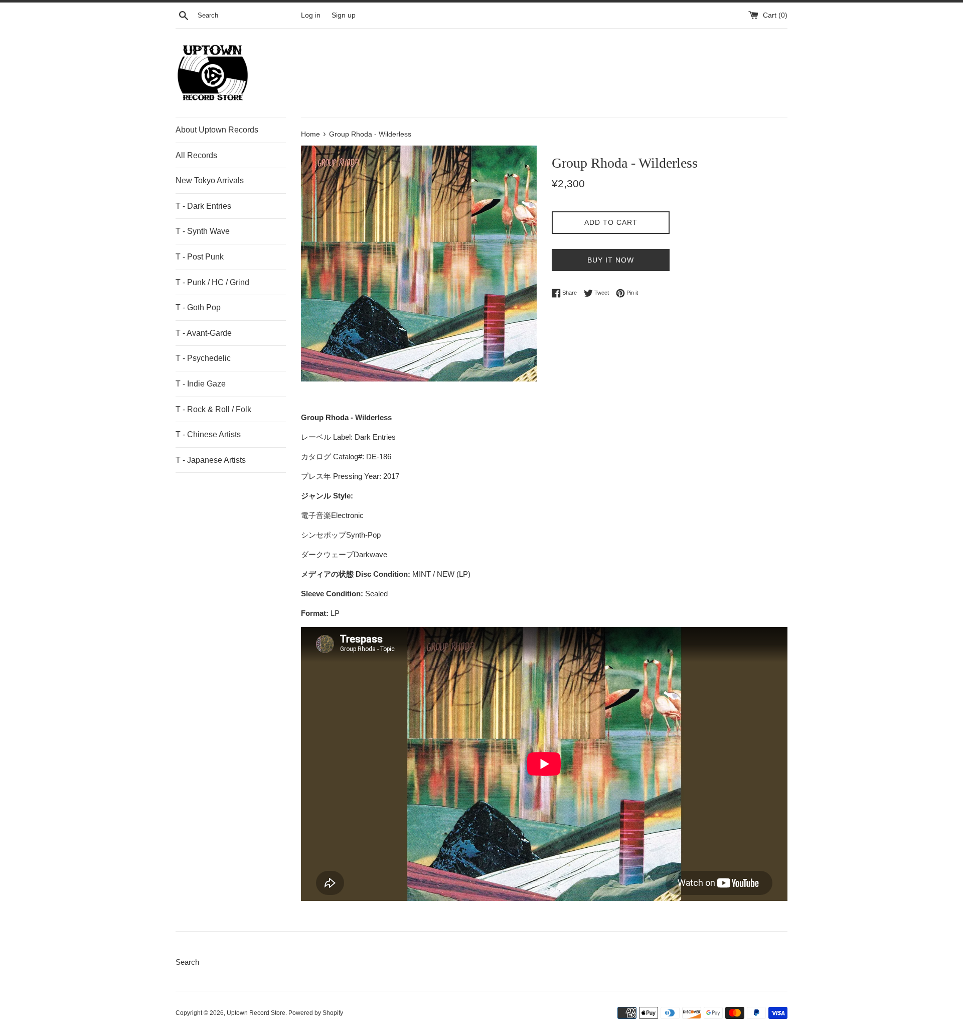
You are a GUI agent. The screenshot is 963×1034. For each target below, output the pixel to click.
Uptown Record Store (256, 1012)
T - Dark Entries (203, 206)
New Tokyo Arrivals (210, 180)
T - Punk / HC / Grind (212, 282)
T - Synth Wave (203, 231)
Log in (310, 15)
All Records (196, 155)
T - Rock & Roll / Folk (213, 409)
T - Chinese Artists (208, 434)
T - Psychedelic (203, 358)
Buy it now (610, 260)
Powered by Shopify (315, 1012)
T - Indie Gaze (201, 383)
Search (187, 962)
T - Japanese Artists (211, 460)
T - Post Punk (200, 256)
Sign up (344, 15)
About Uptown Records (217, 129)
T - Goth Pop (198, 307)
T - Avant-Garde (204, 333)
